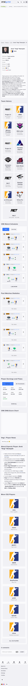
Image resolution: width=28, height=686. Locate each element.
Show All (14, 404)
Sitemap (3, 673)
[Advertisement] (14, 24)
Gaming (7, 6)
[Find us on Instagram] (2, 680)
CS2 (8, 68)
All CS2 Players (14, 641)
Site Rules (3, 670)
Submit (22, 651)
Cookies (3, 675)
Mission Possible (18, 76)
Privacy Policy (4, 668)
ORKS (18, 85)
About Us (3, 666)
